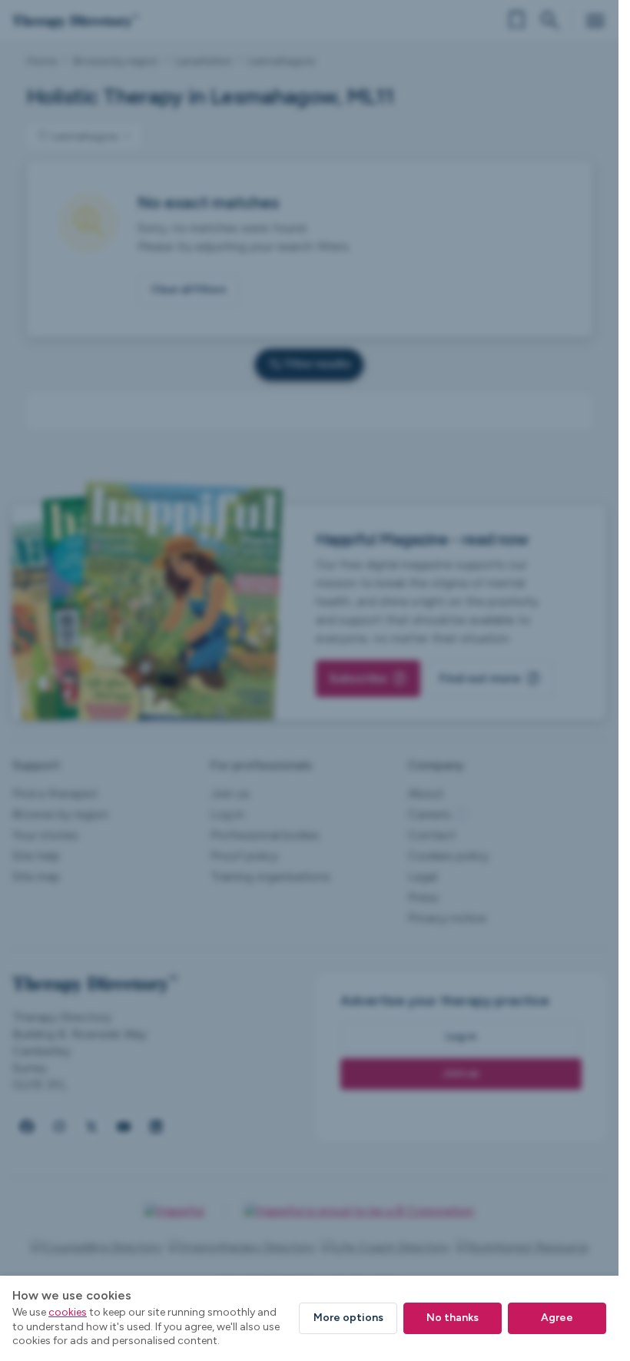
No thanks (452, 1317)
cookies (67, 1312)
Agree (557, 1317)
